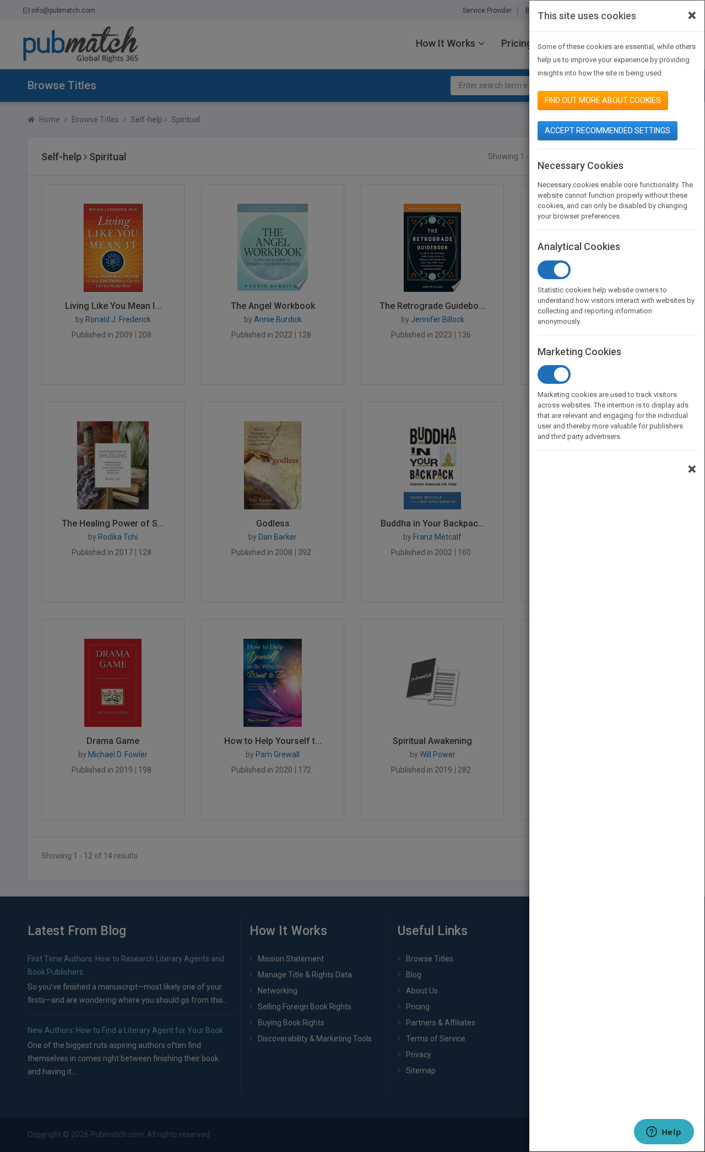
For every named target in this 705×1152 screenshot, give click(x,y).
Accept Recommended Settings (607, 130)
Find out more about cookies (603, 100)
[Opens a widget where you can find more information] (663, 1132)
